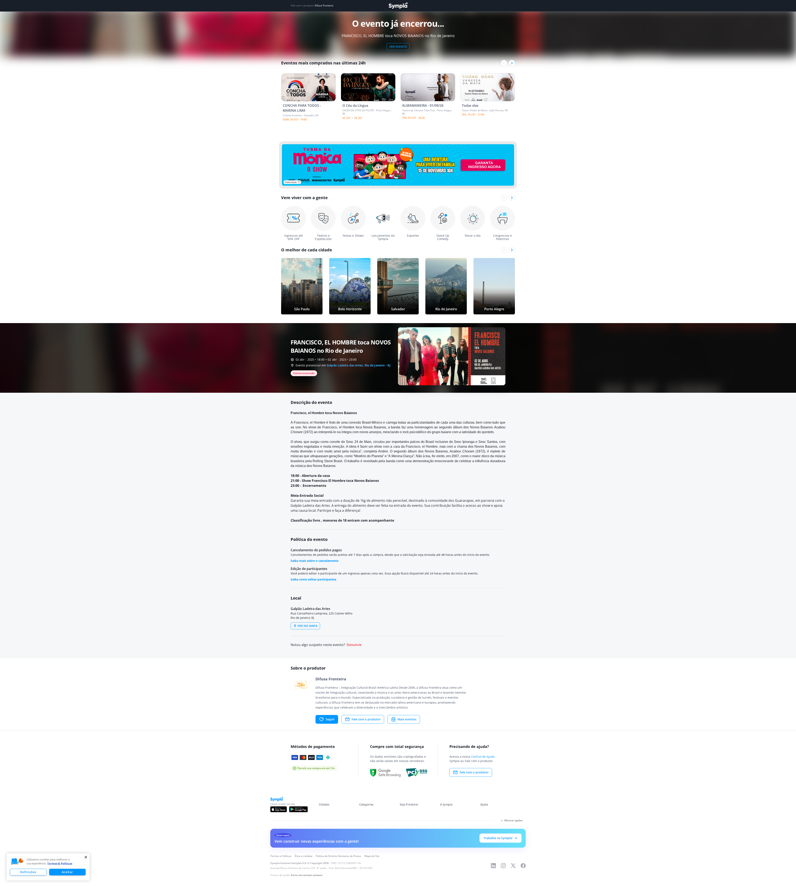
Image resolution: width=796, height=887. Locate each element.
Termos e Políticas (280, 856)
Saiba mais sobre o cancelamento (315, 561)
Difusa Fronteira (324, 5)
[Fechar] (85, 857)
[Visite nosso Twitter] (513, 865)
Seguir (330, 719)
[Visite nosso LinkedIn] (493, 865)
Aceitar (67, 872)
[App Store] (278, 809)
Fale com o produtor (366, 719)
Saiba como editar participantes (313, 579)
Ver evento (398, 46)
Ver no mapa (307, 626)
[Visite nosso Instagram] (503, 865)
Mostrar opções (513, 820)
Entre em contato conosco (306, 875)
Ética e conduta (303, 856)
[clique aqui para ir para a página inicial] (398, 6)
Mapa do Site (372, 856)
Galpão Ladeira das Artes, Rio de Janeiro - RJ (359, 365)
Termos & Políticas (59, 863)
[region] (48, 866)
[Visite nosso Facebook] (523, 865)
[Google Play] (298, 809)
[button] (17, 861)
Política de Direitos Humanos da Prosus (338, 856)
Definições (28, 872)
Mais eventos (407, 719)
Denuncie (354, 645)
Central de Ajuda (483, 757)
